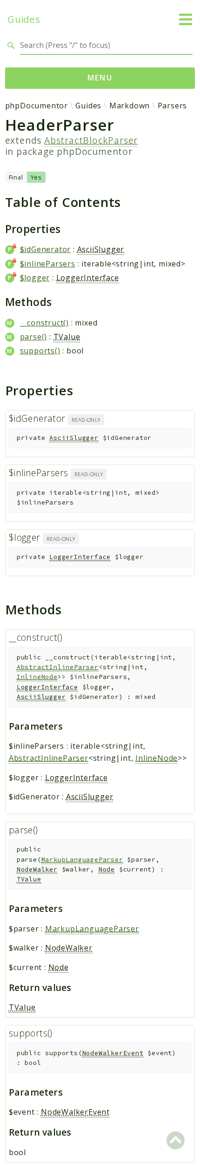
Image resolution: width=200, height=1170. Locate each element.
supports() (40, 351)
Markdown (129, 105)
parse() (33, 337)
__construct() (44, 323)
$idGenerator (45, 249)
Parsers (172, 105)
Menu (100, 78)
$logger (35, 278)
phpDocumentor (36, 105)
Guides (23, 19)
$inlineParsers (47, 264)
